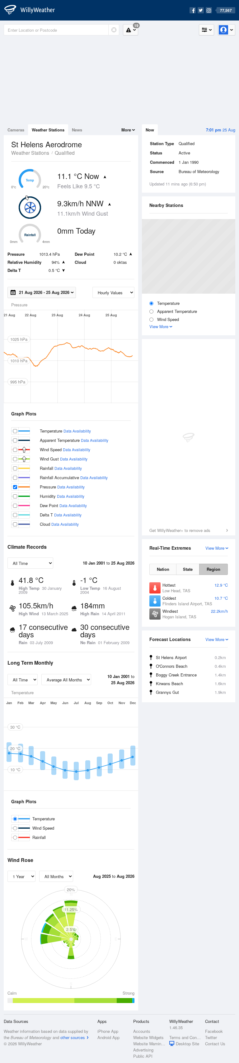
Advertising (143, 1050)
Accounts (141, 1031)
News (77, 130)
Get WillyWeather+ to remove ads (179, 530)
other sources (72, 1037)
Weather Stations (48, 130)
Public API (142, 1056)
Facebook (214, 1031)
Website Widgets (148, 1037)
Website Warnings (149, 1044)
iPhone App (107, 1031)
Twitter (211, 1037)
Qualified (65, 152)
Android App (108, 1037)
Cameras (15, 130)
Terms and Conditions (185, 1037)
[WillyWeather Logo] (33, 10)
